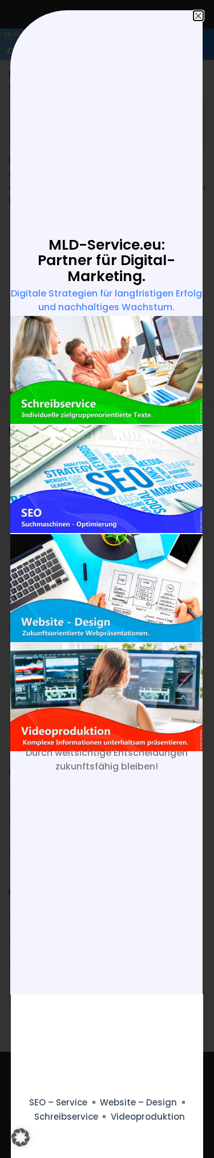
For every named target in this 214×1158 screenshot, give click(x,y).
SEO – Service (58, 1102)
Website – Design (138, 1102)
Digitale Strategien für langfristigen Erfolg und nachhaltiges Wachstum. (106, 300)
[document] (107, 579)
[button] (20, 1137)
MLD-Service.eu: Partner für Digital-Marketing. (106, 260)
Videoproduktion (148, 1117)
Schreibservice (66, 1117)
